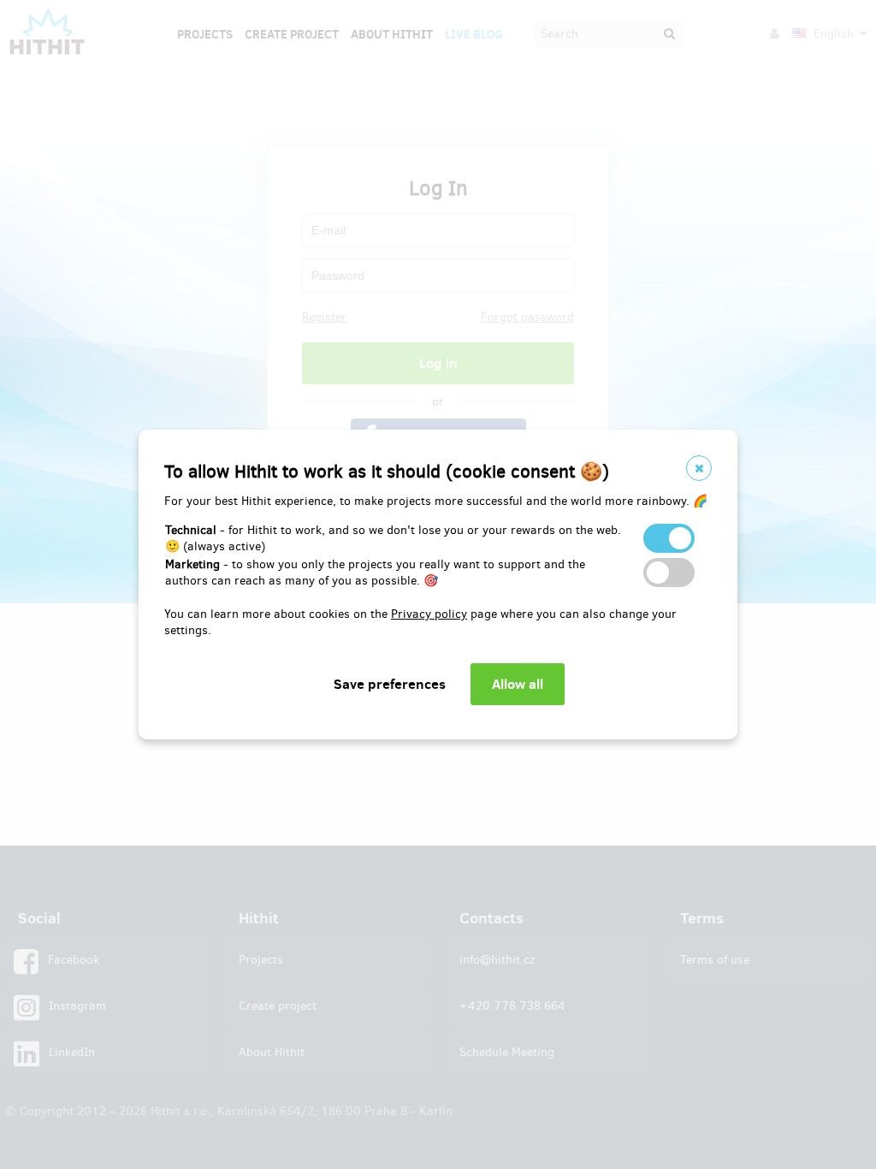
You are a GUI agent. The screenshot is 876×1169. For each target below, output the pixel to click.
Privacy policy (429, 614)
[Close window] (699, 468)
